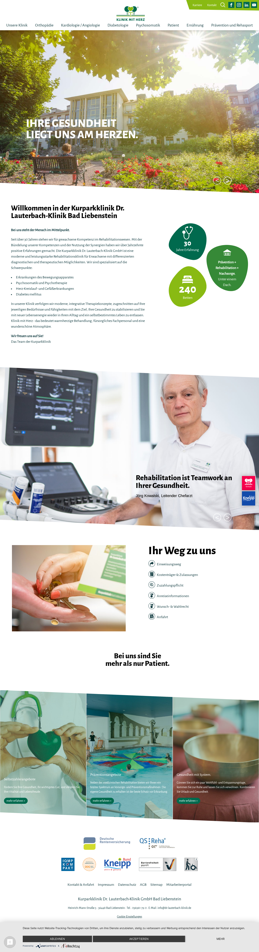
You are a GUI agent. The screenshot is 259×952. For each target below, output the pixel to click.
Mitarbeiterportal (179, 885)
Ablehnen (57, 939)
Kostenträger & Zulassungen (177, 575)
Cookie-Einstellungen (129, 916)
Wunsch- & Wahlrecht (172, 606)
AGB (143, 885)
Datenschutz (127, 885)
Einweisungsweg (168, 564)
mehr (221, 939)
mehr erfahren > (15, 800)
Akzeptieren (138, 939)
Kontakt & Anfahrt (80, 885)
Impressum (106, 885)
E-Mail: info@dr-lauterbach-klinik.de (169, 907)
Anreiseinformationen (172, 596)
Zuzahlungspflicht (169, 585)
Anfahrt (162, 617)
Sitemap (156, 885)
